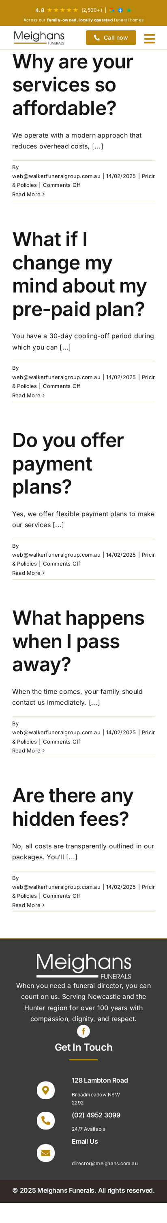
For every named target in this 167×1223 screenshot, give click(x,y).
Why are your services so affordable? (72, 84)
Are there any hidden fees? (73, 807)
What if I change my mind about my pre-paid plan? (79, 274)
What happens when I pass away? (78, 641)
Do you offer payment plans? (68, 463)
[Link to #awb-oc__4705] (149, 39)
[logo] (39, 37)
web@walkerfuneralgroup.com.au (56, 176)
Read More (26, 194)
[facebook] (83, 1031)
